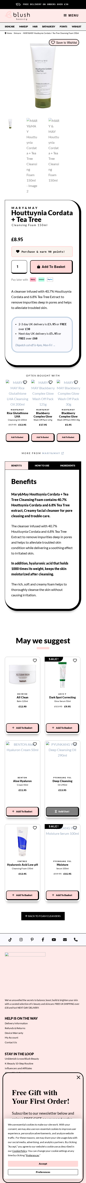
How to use (42, 465)
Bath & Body (48, 26)
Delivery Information (16, 1023)
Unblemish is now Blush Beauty (22, 1058)
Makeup (23, 26)
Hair (35, 26)
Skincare (9, 26)
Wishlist (76, 26)
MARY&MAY (51, 453)
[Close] (78, 1077)
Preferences (43, 1172)
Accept (43, 1163)
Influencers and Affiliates (18, 1068)
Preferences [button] (32, 1155)
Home (9, 33)
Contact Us (11, 1042)
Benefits (16, 465)
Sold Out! (64, 811)
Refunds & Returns (15, 1028)
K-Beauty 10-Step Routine (19, 1063)
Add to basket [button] (17, 437)
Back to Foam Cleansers (44, 916)
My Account (11, 1037)
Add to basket (53, 266)
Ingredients (67, 465)
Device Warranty (14, 1032)
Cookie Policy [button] (19, 1150)
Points (63, 26)
